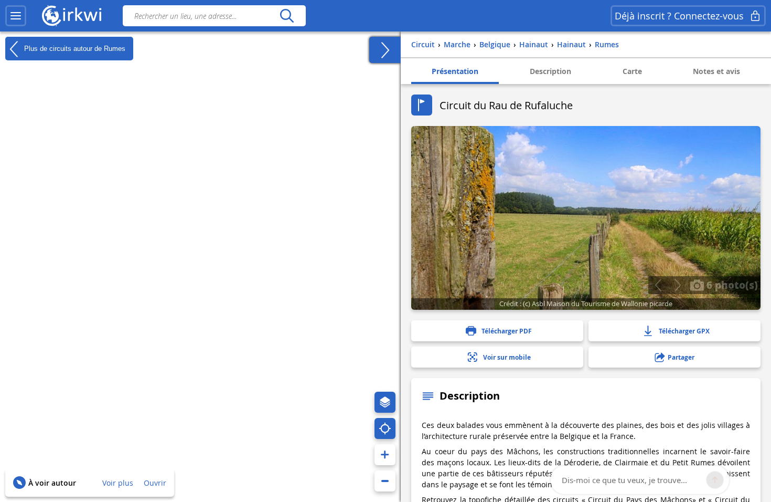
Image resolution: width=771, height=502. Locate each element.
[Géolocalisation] (384, 428)
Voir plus (117, 483)
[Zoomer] (384, 454)
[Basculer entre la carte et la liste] (385, 50)
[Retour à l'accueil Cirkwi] (72, 15)
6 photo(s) (731, 284)
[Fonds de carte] (384, 402)
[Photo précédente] (658, 285)
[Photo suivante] (677, 285)
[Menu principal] (15, 15)
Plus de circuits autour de (73, 48)
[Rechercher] (286, 15)
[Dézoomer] (384, 480)
